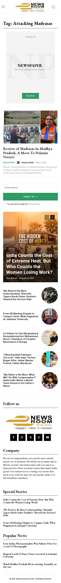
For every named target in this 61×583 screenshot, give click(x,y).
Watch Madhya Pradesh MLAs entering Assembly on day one (30, 565)
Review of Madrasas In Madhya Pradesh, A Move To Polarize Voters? (27, 152)
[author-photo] (19, 162)
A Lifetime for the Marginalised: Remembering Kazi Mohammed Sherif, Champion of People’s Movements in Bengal (21, 337)
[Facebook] (13, 437)
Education (9, 162)
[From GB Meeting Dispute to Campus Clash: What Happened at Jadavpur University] (49, 316)
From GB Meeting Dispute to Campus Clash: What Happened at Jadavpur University (20, 316)
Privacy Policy (34, 204)
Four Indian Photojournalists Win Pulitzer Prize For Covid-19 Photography (30, 545)
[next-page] (52, 217)
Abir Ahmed (11, 278)
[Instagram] (22, 437)
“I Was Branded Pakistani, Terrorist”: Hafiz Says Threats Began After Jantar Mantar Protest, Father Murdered (19, 359)
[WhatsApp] (39, 437)
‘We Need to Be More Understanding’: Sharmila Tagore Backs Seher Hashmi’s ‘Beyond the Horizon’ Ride (19, 295)
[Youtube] (47, 437)
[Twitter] (30, 437)
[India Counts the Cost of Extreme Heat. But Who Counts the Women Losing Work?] (30, 247)
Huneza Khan (27, 162)
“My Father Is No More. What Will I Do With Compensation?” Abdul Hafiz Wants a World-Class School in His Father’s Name (19, 380)
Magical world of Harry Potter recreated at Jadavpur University (30, 555)
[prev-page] (47, 217)
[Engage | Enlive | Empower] (30, 7)
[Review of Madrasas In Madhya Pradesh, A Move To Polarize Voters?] (30, 127)
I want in (28, 196)
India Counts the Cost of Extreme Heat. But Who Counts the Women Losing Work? (29, 263)
